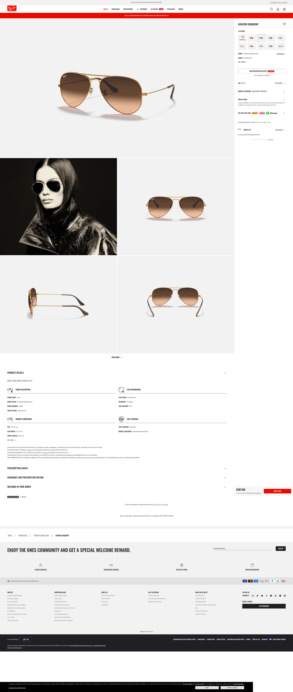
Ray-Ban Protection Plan (63, 620)
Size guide (58, 598)
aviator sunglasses (41, 535)
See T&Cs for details (161, 504)
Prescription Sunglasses (16, 605)
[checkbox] (284, 24)
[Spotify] (280, 595)
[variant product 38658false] (271, 46)
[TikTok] (257, 595)
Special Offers (12, 620)
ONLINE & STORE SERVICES (156, 598)
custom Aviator (74, 447)
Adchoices (265, 639)
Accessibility (201, 639)
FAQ (196, 608)
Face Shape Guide (60, 595)
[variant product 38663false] (261, 46)
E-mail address (219, 548)
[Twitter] (266, 595)
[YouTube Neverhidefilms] (262, 595)
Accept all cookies (232, 688)
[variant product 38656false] (281, 38)
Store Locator (153, 595)
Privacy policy (221, 639)
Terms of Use (200, 684)
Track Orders (200, 598)
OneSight (104, 605)
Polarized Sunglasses (87, 457)
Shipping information (62, 617)
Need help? (279, 130)
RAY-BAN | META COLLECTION (17, 614)
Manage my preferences (17, 688)
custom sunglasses (49, 447)
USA (27, 639)
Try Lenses (241, 62)
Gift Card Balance (61, 614)
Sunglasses (45, 452)
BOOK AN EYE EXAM (154, 602)
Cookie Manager (238, 684)
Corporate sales (60, 602)
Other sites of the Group (14, 647)
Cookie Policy (211, 639)
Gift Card (10, 617)
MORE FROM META (201, 611)
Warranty (58, 611)
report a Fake (200, 614)
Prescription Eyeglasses (16, 608)
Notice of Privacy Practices (205, 605)
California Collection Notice (235, 639)
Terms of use (256, 639)
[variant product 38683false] (242, 46)
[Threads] (276, 595)
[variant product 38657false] (252, 46)
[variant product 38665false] (252, 38)
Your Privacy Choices (279, 639)
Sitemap (248, 639)
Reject (207, 688)
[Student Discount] (245, 595)
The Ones (104, 602)
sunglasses (29, 450)
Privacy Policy (188, 684)
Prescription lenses (61, 605)
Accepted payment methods (64, 608)
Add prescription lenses (261, 71)
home (10, 535)
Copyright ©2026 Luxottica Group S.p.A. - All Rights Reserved (87, 645)
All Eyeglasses (12, 602)
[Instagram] (253, 595)
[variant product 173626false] (261, 38)
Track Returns (200, 602)
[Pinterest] (285, 595)
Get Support (199, 595)
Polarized (11, 611)
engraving (280, 54)
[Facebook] (271, 595)
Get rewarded (264, 606)
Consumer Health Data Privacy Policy (184, 639)
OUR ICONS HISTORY (108, 595)
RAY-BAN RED (105, 598)
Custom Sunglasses (14, 595)
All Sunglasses (12, 598)
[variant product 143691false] (271, 38)
